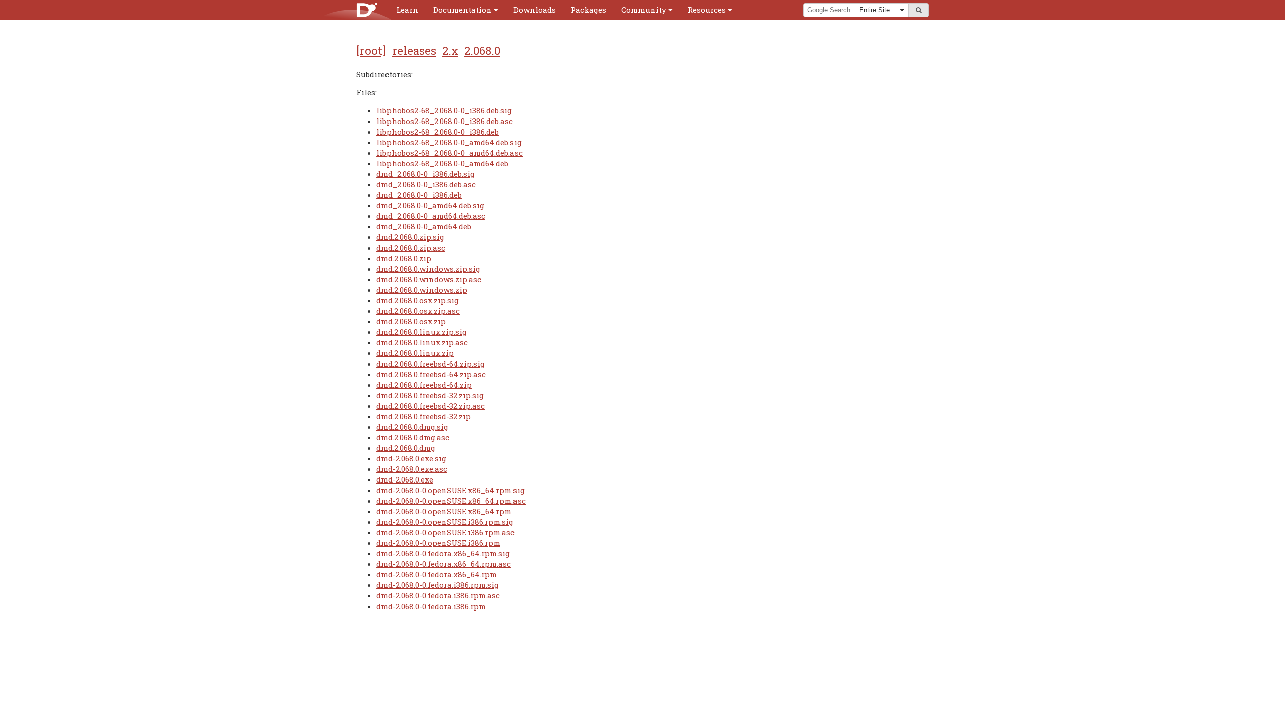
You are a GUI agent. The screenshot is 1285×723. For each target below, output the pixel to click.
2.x (450, 50)
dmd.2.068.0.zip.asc (410, 248)
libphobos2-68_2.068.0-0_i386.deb (437, 132)
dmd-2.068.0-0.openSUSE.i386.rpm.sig (444, 522)
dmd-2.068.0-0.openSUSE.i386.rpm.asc (445, 532)
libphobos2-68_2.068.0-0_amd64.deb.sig (449, 142)
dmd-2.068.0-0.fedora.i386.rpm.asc (438, 595)
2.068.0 (482, 50)
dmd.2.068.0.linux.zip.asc (422, 342)
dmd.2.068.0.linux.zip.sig (421, 332)
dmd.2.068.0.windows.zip (421, 290)
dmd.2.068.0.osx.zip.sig (417, 300)
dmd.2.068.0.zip (403, 258)
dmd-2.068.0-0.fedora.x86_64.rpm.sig (443, 553)
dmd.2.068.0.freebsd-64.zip (424, 385)
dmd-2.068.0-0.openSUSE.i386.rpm (438, 543)
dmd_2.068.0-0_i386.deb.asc (426, 184)
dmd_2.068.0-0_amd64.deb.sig (430, 205)
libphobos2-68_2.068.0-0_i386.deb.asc (444, 121)
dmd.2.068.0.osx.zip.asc (418, 311)
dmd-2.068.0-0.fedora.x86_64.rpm (436, 574)
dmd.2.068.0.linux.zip (415, 353)
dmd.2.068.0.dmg (405, 448)
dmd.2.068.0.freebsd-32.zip (423, 416)
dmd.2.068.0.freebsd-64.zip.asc (431, 374)
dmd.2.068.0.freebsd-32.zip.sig (430, 395)
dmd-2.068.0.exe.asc (411, 469)
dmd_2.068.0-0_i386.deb (419, 195)
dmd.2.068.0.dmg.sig (412, 427)
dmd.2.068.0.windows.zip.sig (428, 269)
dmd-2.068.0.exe (404, 479)
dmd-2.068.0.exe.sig (411, 458)
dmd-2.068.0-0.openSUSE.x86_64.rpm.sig (450, 490)
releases (414, 50)
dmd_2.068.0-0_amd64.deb (423, 226)
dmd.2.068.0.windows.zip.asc (428, 279)
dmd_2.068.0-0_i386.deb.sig (425, 174)
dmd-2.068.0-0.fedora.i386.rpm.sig (437, 585)
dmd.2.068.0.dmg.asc (412, 437)
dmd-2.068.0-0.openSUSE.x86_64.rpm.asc (451, 501)
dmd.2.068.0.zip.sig (410, 237)
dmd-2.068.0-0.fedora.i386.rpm (431, 606)
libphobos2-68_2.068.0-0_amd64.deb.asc (449, 153)
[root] (371, 50)
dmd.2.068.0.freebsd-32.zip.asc (430, 406)
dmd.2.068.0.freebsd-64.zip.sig (430, 363)
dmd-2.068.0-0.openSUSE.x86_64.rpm (443, 511)
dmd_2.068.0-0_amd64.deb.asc (430, 216)
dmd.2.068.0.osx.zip (411, 321)
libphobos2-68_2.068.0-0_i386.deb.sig (444, 110)
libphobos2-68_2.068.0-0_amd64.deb (442, 163)
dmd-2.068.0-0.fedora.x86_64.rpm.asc (443, 564)
